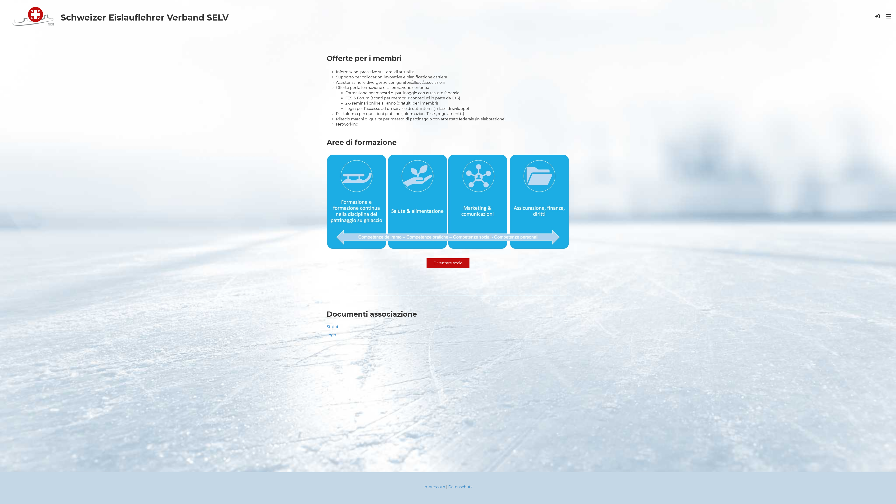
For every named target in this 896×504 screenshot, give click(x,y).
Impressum (434, 487)
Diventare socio (448, 263)
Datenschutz (460, 487)
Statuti (333, 327)
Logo (331, 335)
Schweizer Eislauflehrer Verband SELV (145, 17)
